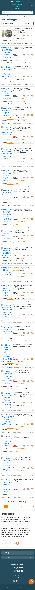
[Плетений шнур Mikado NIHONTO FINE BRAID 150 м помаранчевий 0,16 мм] (6, 311)
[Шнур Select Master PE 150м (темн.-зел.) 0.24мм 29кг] (6, 290)
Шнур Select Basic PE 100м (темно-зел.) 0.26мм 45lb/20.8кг (23, 48)
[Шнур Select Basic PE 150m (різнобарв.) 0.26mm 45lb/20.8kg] (6, 93)
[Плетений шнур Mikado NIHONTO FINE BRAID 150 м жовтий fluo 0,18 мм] (6, 133)
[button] (26, 23)
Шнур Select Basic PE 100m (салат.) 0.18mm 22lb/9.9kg (23, 29)
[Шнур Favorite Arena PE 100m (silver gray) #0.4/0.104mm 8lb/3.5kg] (6, 377)
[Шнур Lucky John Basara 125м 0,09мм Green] (6, 331)
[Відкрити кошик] (32, 5)
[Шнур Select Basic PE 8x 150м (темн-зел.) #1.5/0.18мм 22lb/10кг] (6, 216)
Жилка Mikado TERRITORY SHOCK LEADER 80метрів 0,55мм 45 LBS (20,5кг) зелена (22, 345)
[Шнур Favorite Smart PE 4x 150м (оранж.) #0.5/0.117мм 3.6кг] (6, 442)
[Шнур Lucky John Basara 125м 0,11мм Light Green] (6, 234)
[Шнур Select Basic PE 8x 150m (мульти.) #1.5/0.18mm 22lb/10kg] (6, 175)
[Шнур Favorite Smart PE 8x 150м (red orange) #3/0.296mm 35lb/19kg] (6, 464)
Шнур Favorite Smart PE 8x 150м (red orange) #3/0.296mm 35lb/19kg (23, 458)
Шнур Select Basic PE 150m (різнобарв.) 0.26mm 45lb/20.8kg (22, 89)
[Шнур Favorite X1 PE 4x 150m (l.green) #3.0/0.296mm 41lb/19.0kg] (6, 399)
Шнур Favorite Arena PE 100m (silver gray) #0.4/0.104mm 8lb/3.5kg (23, 371)
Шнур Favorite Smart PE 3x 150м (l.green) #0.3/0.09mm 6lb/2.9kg (22, 67)
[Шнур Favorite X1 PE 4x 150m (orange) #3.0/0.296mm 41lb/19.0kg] (6, 421)
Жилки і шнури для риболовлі (26, 16)
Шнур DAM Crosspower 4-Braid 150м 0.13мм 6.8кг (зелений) (23, 248)
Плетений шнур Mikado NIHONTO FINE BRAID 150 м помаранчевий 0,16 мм (22, 305)
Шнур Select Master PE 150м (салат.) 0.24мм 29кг (21, 268)
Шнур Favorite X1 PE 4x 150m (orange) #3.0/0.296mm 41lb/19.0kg (23, 415)
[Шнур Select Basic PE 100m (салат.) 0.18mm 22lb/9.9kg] (6, 33)
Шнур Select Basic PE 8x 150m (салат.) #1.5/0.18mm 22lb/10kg (22, 190)
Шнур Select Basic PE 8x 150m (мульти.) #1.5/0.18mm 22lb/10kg (22, 171)
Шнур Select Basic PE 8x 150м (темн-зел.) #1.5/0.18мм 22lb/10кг (22, 210)
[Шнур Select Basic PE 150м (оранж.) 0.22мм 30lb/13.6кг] (6, 113)
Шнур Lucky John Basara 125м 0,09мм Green (21, 327)
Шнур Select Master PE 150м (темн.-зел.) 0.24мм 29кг (23, 286)
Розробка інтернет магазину (13, 587)
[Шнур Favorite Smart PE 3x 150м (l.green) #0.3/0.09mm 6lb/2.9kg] (6, 73)
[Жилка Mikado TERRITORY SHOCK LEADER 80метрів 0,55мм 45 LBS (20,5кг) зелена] (6, 353)
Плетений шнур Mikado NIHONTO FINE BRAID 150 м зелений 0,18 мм (22, 149)
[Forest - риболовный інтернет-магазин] (17, 5)
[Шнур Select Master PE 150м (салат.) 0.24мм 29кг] (6, 272)
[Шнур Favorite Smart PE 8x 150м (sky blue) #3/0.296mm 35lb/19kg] (6, 486)
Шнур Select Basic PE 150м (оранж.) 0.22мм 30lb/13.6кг (23, 108)
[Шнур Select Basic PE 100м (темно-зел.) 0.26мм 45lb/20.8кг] (6, 52)
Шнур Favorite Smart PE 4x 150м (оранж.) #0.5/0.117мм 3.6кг (22, 436)
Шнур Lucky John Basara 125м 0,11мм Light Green (21, 231)
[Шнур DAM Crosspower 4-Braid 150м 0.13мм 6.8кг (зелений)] (6, 253)
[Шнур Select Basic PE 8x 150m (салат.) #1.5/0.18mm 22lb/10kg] (6, 195)
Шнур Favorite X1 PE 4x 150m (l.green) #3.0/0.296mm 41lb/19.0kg (23, 393)
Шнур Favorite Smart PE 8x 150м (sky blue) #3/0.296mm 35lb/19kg (23, 480)
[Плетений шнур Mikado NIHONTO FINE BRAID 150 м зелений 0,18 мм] (6, 155)
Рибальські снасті (10, 16)
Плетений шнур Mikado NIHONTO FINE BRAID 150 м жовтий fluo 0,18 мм (22, 127)
